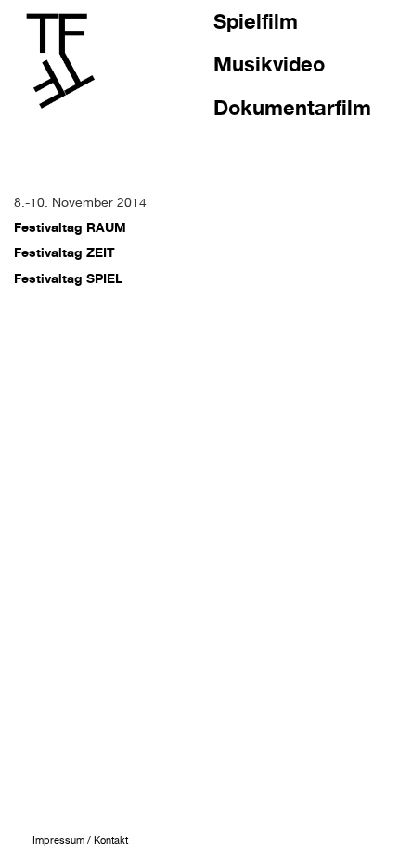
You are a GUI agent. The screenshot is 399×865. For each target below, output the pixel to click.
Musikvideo (269, 64)
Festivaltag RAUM (70, 227)
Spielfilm (255, 21)
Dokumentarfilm (292, 108)
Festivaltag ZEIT (64, 252)
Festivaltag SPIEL (68, 278)
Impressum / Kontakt (80, 840)
